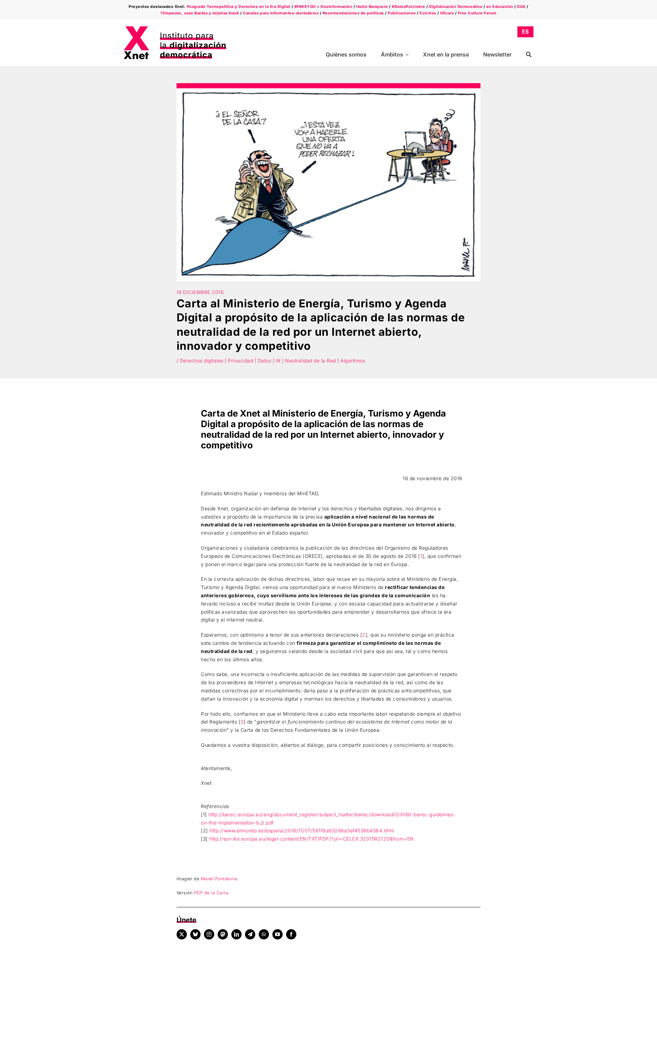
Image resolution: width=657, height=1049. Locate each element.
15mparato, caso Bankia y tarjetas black (199, 13)
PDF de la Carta (211, 892)
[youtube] (277, 934)
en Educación (499, 6)
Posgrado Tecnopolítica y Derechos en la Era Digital (239, 6)
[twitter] (182, 934)
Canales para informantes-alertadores (281, 13)
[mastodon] (223, 934)
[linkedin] (236, 934)
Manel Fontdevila (219, 878)
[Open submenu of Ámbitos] (408, 54)
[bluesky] (195, 934)
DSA (521, 6)
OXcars (447, 13)
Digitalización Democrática (455, 6)
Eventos (428, 13)
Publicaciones (402, 13)
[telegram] (250, 934)
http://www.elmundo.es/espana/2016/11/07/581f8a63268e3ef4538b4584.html (301, 830)
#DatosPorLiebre (408, 6)
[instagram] (209, 934)
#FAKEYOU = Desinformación (323, 6)
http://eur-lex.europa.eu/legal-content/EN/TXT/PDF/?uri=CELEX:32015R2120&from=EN (311, 839)
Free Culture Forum (477, 13)
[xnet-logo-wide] (175, 28)
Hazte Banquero (372, 6)
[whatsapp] (264, 934)
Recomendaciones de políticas (353, 13)
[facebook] (291, 934)
